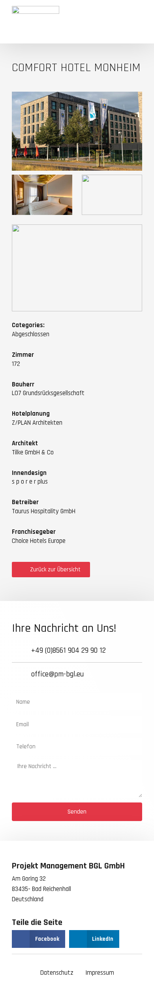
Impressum (99, 973)
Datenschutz (56, 973)
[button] (136, 21)
